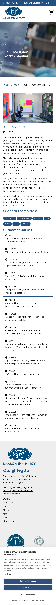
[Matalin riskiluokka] (16, 545)
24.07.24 (24, 330)
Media (16, 85)
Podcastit (38, 218)
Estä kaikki (27, 588)
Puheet (7, 127)
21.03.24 (26, 414)
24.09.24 (22, 303)
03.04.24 (26, 400)
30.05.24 (26, 360)
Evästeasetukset (28, 594)
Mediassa (25, 224)
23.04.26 (25, 238)
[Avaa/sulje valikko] (51, 12)
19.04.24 (23, 384)
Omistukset (8, 502)
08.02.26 (26, 262)
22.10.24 (25, 289)
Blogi (47, 218)
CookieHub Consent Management (32, 601)
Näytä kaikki (9, 218)
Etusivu (6, 85)
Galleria (6, 517)
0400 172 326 (11, 3)
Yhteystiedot (9, 521)
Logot (16, 224)
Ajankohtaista (20, 127)
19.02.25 (25, 276)
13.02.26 (27, 250)
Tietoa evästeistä (11, 493)
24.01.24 (23, 428)
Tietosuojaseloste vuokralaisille (18, 490)
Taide (5, 506)
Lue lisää (7, 574)
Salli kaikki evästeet (28, 581)
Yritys (5, 514)
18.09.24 (25, 316)
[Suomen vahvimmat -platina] (40, 545)
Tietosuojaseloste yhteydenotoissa (20, 487)
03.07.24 (26, 345)
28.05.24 (22, 372)
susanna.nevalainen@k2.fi (36, 3)
